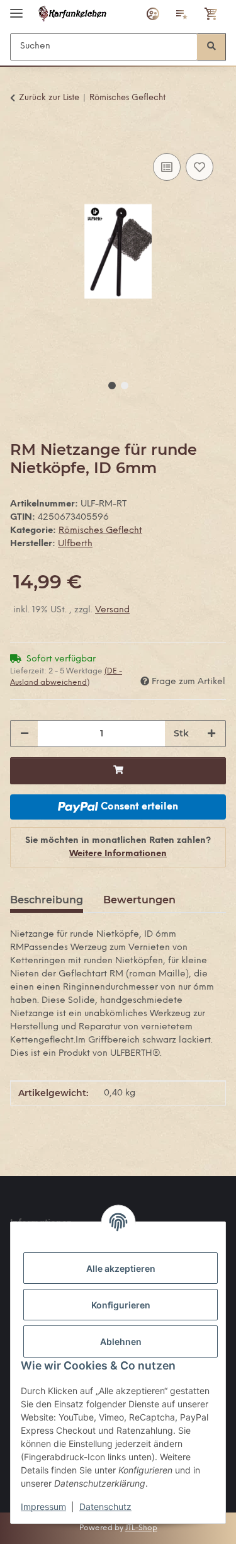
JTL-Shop (141, 1528)
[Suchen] (211, 46)
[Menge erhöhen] (211, 733)
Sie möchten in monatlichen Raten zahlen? (118, 847)
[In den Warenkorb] (20, 136)
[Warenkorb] (211, 13)
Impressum (43, 1506)
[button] (152, 13)
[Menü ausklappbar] (16, 8)
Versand (112, 610)
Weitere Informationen (118, 854)
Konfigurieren (120, 1305)
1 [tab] (112, 385)
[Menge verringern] (24, 733)
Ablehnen (121, 1341)
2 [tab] (124, 385)
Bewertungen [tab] (139, 900)
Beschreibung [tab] (46, 900)
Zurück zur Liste (49, 98)
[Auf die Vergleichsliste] (167, 167)
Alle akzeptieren (120, 1268)
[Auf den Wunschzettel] (199, 167)
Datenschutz (105, 1506)
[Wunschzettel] (181, 13)
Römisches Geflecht (100, 530)
